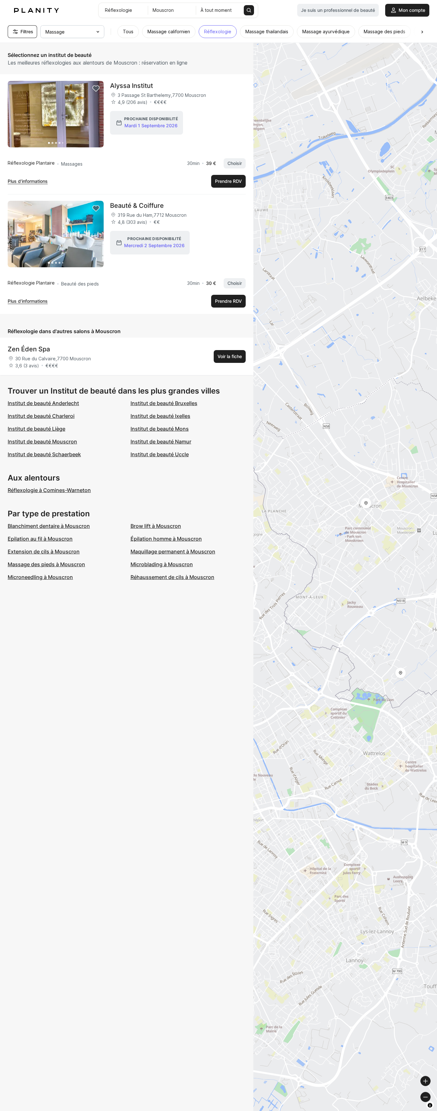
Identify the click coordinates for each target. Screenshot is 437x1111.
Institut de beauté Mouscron (42, 441)
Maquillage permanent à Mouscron (173, 551)
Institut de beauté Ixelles (160, 416)
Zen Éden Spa (29, 349)
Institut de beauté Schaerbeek (44, 454)
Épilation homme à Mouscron (166, 539)
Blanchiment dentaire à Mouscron (49, 526)
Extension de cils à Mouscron (44, 551)
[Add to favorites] (96, 88)
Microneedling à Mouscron (40, 577)
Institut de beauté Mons (160, 429)
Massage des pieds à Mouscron (46, 564)
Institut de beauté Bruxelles (164, 403)
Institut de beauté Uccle (160, 454)
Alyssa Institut (131, 86)
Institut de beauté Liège (36, 429)
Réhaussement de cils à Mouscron (172, 577)
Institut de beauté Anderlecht (43, 403)
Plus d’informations (28, 181)
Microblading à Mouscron (162, 564)
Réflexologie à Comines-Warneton (49, 490)
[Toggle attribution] (430, 1105)
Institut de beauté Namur (161, 441)
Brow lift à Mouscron (156, 526)
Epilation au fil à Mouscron (40, 539)
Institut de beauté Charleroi (41, 416)
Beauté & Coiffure (137, 205)
